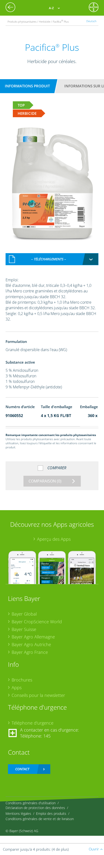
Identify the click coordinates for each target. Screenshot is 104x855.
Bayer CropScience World (37, 621)
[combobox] (52, 259)
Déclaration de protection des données (35, 807)
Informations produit (27, 86)
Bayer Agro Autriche (31, 644)
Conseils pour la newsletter (38, 695)
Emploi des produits (51, 813)
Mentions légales (18, 813)
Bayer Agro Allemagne (33, 637)
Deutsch (91, 21)
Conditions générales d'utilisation (31, 803)
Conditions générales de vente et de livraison (40, 818)
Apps (17, 687)
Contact (22, 769)
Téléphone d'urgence (32, 723)
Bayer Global (24, 614)
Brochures (22, 680)
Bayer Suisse (24, 629)
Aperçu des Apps (54, 539)
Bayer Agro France (30, 652)
